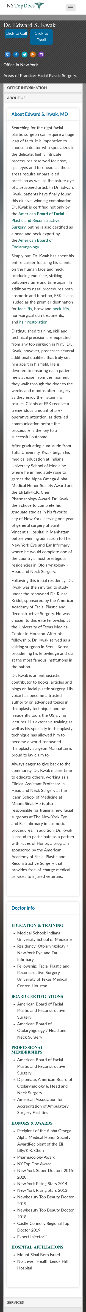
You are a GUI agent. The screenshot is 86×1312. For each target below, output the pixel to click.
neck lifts (61, 309)
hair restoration (33, 322)
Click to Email (41, 37)
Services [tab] (15, 1302)
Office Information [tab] (27, 88)
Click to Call (16, 34)
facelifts (25, 309)
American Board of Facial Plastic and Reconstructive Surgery (37, 220)
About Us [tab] (16, 98)
